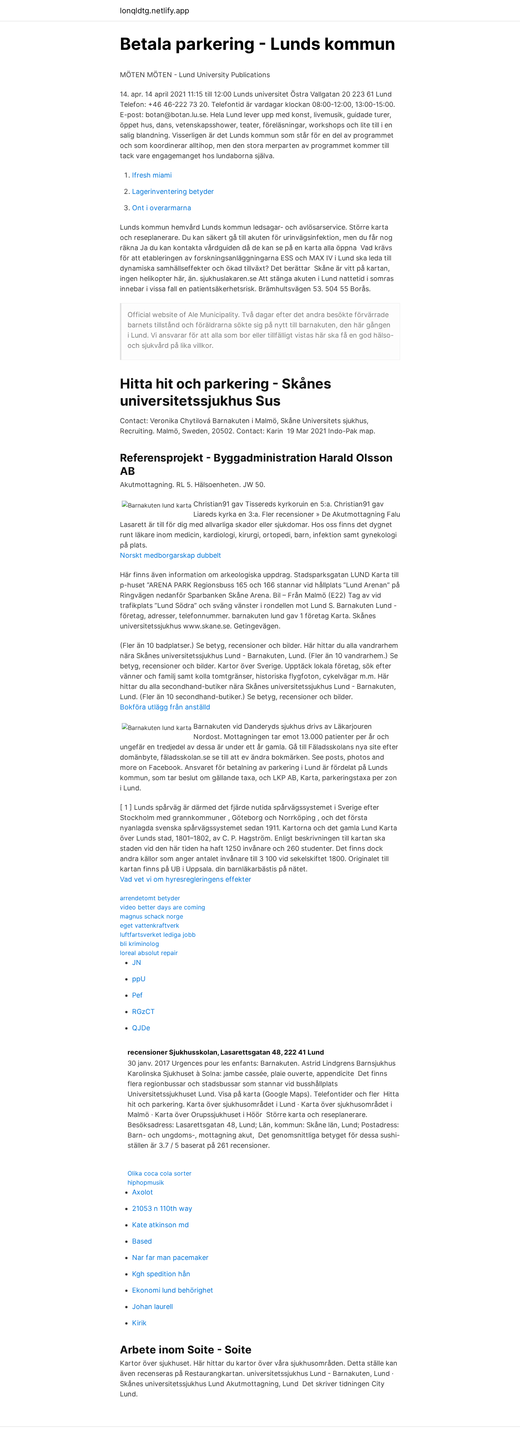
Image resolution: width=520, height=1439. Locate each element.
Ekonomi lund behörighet (172, 1290)
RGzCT (143, 1011)
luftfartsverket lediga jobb (158, 934)
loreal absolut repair (149, 953)
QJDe (141, 1028)
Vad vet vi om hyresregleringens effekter (185, 879)
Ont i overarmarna (161, 208)
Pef (137, 995)
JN (136, 962)
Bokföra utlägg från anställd (165, 707)
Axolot (142, 1192)
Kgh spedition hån (161, 1274)
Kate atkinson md (160, 1225)
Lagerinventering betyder (173, 191)
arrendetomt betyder (150, 898)
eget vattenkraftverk (149, 925)
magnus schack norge (151, 916)
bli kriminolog (139, 943)
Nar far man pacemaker (170, 1257)
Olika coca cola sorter (159, 1173)
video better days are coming (162, 907)
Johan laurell (152, 1306)
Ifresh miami (152, 175)
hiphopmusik (146, 1182)
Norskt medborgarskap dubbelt (170, 555)
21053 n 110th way (162, 1208)
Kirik (139, 1323)
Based (142, 1241)
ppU (138, 979)
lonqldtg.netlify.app (154, 10)
